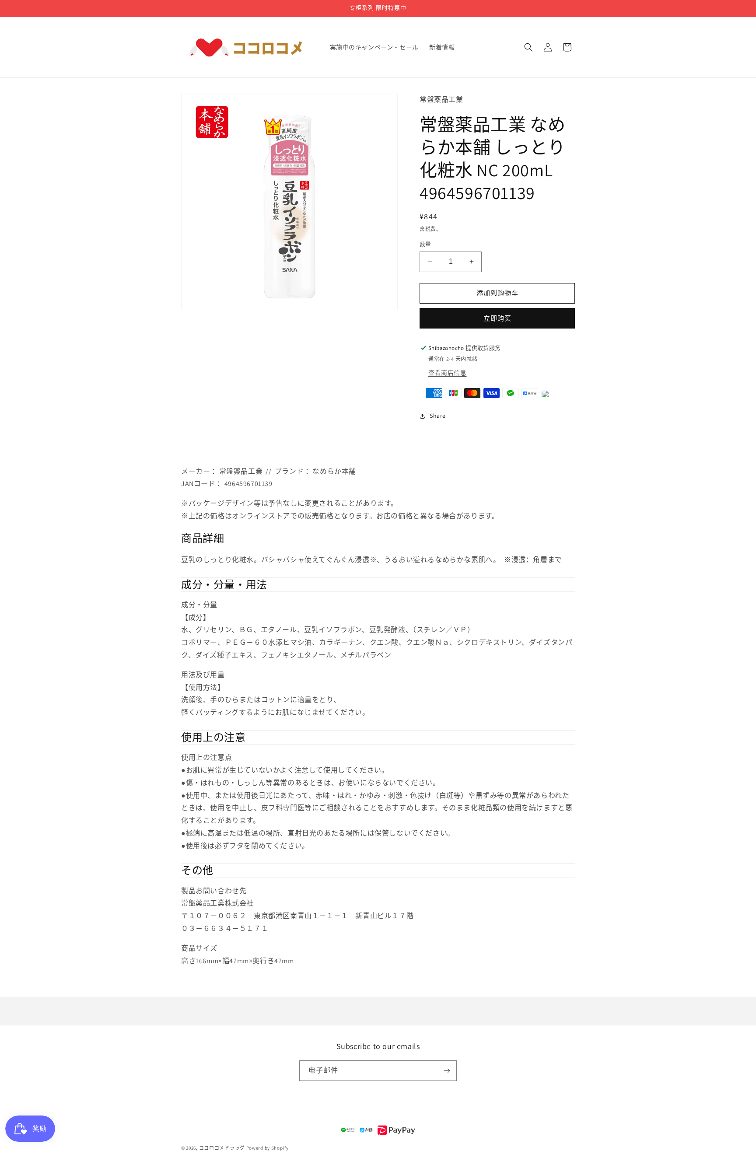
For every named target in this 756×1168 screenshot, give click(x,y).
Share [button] (438, 416)
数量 (425, 244)
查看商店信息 (447, 373)
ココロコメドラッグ (222, 1148)
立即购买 (497, 318)
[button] (528, 47)
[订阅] (446, 1070)
